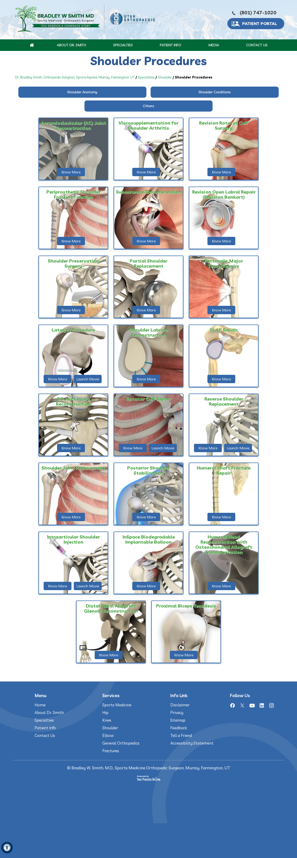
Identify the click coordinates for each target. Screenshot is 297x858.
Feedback (178, 727)
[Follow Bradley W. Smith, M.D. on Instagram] (271, 705)
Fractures (110, 750)
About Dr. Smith (71, 45)
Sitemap (177, 720)
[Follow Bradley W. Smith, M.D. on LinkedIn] (261, 705)
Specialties (123, 45)
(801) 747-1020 (258, 12)
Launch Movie (87, 379)
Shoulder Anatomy (82, 92)
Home (40, 704)
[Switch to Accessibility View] (7, 847)
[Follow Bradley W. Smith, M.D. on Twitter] (242, 705)
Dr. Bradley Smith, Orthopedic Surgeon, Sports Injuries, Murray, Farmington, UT (75, 77)
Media (213, 45)
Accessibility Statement (191, 743)
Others (148, 106)
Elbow (108, 735)
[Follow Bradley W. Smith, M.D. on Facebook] (232, 705)
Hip (105, 712)
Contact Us (257, 45)
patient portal (259, 23)
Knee (106, 720)
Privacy (176, 712)
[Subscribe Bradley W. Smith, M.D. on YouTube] (252, 705)
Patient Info (170, 45)
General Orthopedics (120, 743)
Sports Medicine (116, 704)
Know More (71, 172)
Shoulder (165, 77)
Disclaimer (180, 704)
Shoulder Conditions (215, 92)
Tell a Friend (181, 735)
